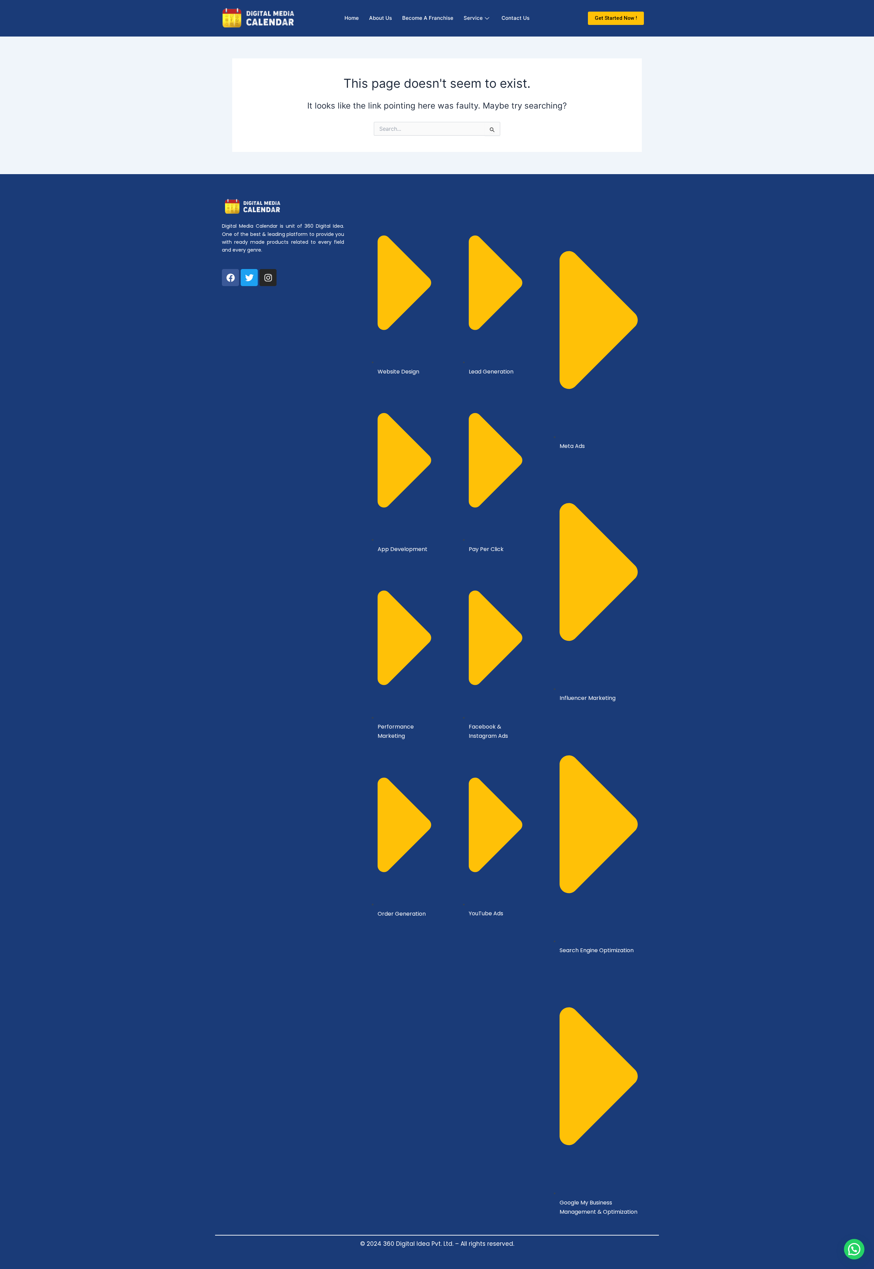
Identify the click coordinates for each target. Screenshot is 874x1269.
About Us (380, 18)
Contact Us (516, 18)
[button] (854, 1249)
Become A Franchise (427, 18)
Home (351, 18)
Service (473, 18)
